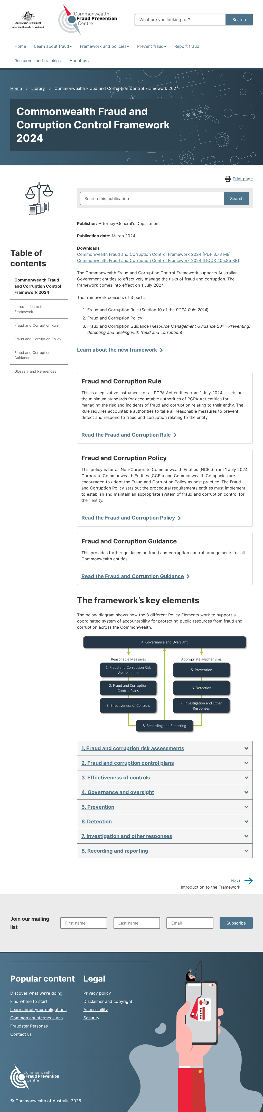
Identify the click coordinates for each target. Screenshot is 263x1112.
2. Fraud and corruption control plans (127, 763)
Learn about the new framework (117, 350)
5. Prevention (97, 807)
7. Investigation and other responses (126, 836)
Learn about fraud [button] (51, 46)
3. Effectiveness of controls (115, 778)
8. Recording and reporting (114, 851)
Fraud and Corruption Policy (37, 339)
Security (91, 1017)
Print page (243, 178)
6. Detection (96, 821)
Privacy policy (97, 993)
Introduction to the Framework (29, 309)
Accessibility (95, 1009)
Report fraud (186, 46)
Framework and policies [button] (103, 46)
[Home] (28, 19)
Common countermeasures (36, 1017)
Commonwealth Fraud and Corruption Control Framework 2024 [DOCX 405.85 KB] (158, 260)
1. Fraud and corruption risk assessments (132, 748)
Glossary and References (35, 371)
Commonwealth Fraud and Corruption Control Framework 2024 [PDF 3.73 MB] (154, 254)
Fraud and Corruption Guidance (32, 355)
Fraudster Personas (29, 1026)
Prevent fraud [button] (150, 46)
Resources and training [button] (36, 60)
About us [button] (78, 60)
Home (20, 46)
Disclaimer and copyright (107, 1001)
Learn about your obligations (38, 1009)
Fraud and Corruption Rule (36, 325)
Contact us (21, 1034)
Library (38, 88)
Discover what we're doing (36, 993)
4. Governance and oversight (117, 792)
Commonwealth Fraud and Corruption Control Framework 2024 (37, 286)
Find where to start (29, 1001)
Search (239, 19)
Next (235, 880)
